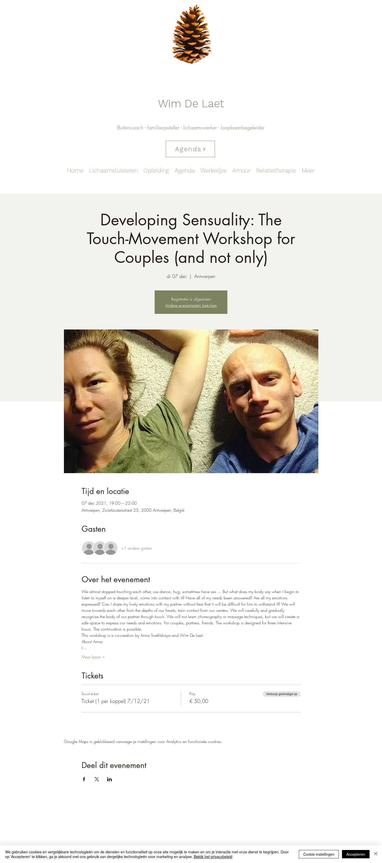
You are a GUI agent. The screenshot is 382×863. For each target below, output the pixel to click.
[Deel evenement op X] (96, 779)
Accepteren (355, 854)
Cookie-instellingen (318, 854)
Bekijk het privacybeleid (213, 856)
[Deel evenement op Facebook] (84, 779)
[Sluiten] (376, 854)
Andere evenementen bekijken (191, 305)
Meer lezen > (93, 657)
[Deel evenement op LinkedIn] (109, 779)
